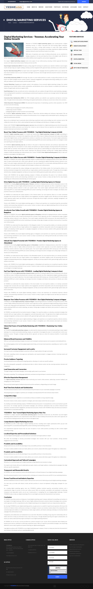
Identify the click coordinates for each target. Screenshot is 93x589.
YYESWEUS (13, 585)
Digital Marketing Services (79, 60)
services (41, 7)
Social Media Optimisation (75, 553)
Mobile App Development (81, 41)
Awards (84, 1)
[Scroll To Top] (54, 586)
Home (9, 22)
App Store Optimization (81, 67)
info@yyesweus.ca (32, 552)
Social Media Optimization (78, 65)
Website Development (80, 46)
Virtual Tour (77, 50)
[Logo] (14, 7)
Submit (57, 577)
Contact (85, 7)
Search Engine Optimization (78, 56)
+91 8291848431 (12, 1)
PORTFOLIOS (57, 7)
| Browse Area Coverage (23, 585)
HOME (28, 7)
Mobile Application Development (76, 544)
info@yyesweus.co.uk (11, 574)
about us (34, 7)
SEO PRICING (65, 7)
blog (79, 7)
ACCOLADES (73, 7)
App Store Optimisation (74, 555)
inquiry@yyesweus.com (26, 1)
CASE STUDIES (48, 7)
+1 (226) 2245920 (32, 549)
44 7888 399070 (10, 572)
